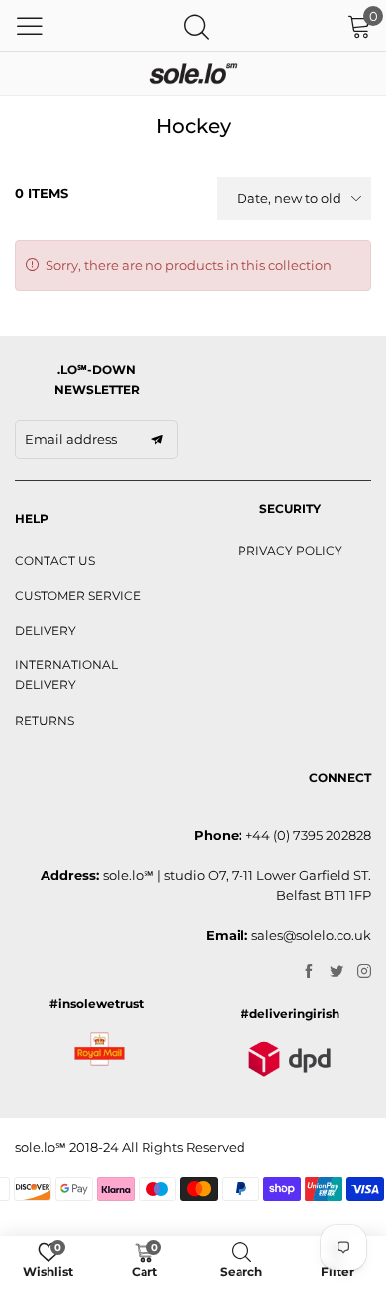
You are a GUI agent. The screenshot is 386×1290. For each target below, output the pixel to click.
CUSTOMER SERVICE (78, 595)
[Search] (196, 26)
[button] (157, 439)
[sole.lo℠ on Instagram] (364, 972)
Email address (71, 439)
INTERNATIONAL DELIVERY (66, 674)
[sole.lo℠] (193, 73)
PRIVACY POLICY (290, 551)
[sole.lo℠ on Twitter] (336, 972)
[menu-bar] (29, 26)
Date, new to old (289, 198)
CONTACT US (55, 560)
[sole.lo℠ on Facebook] (309, 972)
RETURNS (44, 720)
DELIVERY (45, 630)
